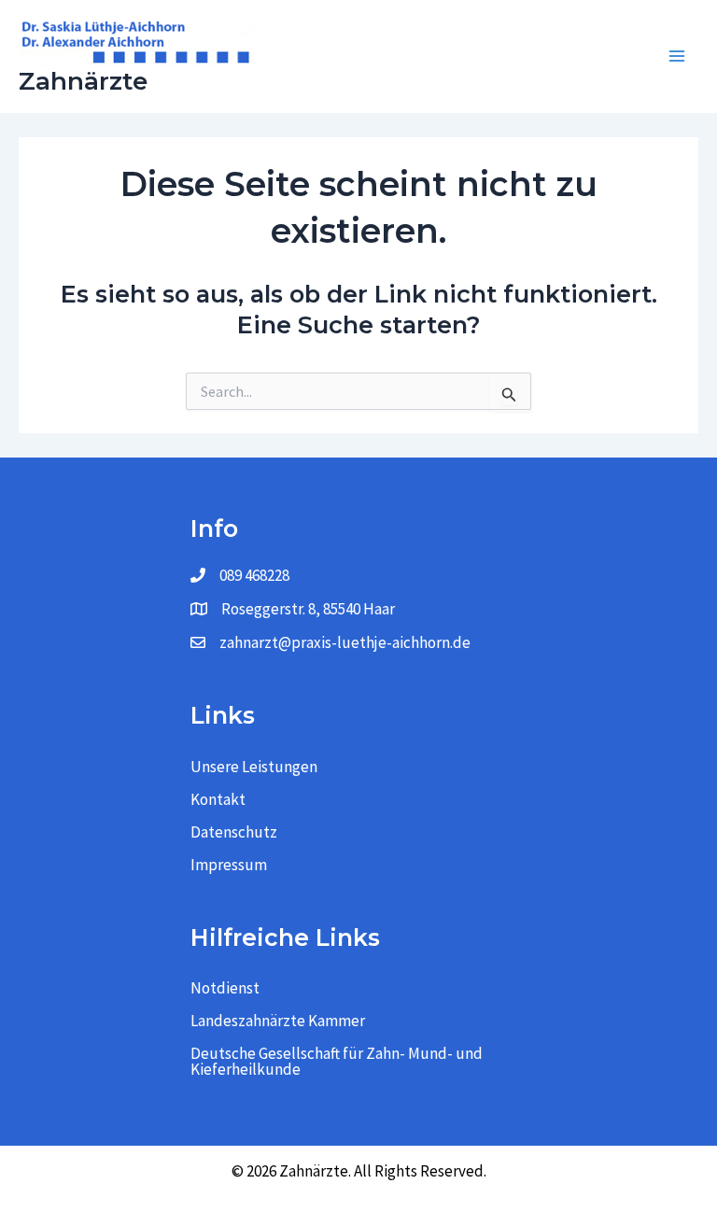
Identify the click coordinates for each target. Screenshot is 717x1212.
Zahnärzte (83, 81)
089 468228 (254, 575)
